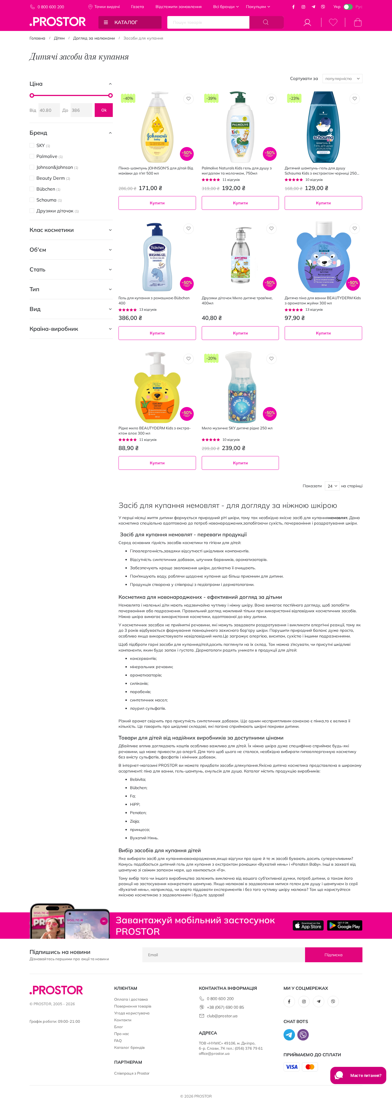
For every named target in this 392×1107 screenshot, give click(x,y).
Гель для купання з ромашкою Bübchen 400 (154, 300)
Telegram (313, 7)
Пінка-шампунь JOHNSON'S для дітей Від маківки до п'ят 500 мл (156, 170)
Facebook (293, 7)
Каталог (126, 22)
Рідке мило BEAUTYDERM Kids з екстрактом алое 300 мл (155, 430)
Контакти (123, 1020)
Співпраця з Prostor (132, 1073)
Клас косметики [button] (52, 229)
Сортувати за (304, 78)
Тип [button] (34, 289)
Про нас (121, 1033)
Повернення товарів (132, 1006)
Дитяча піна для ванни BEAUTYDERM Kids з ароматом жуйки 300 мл (323, 300)
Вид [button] (35, 308)
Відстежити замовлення (179, 6)
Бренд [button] (38, 132)
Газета (137, 6)
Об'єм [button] (38, 249)
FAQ (118, 1040)
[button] (188, 99)
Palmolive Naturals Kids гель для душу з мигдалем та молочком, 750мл (237, 170)
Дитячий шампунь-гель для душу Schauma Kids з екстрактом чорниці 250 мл (321, 171)
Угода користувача (132, 1013)
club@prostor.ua (222, 1015)
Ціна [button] (36, 83)
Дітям (59, 38)
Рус (359, 6)
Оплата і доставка (131, 999)
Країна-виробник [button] (54, 328)
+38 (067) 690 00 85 (225, 1007)
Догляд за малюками (94, 38)
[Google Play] (344, 925)
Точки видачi (107, 6)
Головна (37, 38)
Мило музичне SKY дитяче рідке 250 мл (237, 428)
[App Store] (308, 925)
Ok (103, 110)
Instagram (303, 7)
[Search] (266, 22)
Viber (323, 7)
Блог (118, 1026)
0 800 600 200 (51, 6)
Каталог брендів (129, 1047)
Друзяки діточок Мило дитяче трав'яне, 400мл (237, 300)
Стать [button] (37, 269)
